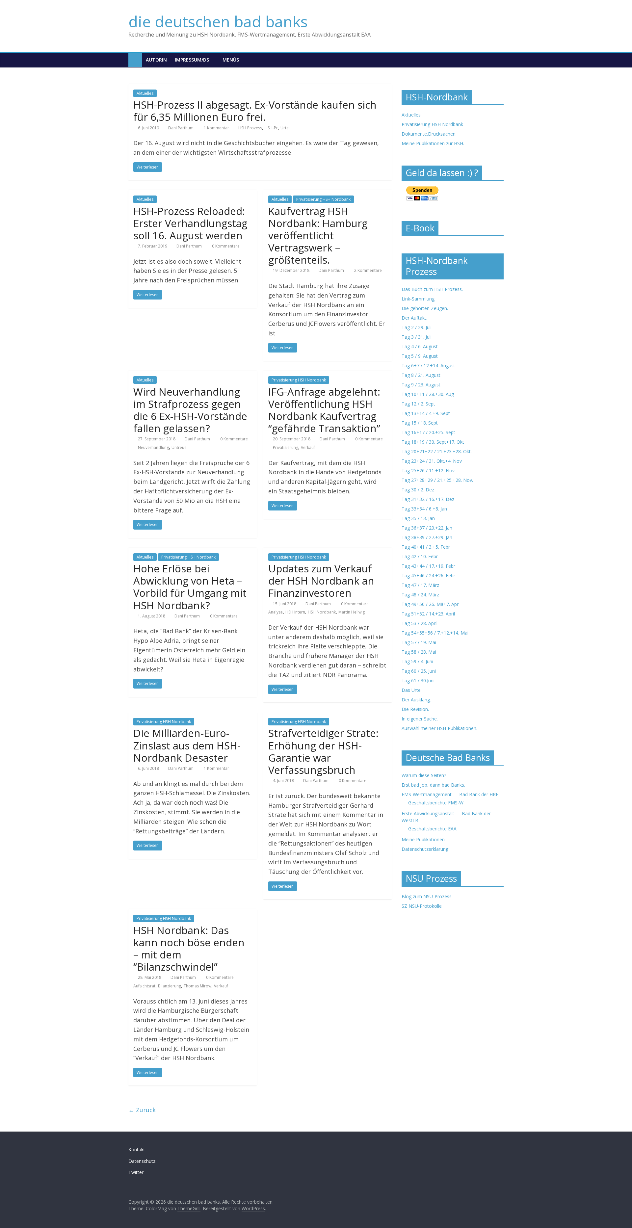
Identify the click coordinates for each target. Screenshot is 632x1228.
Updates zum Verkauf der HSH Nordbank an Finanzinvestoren (321, 581)
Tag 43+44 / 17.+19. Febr (428, 566)
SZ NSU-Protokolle (422, 906)
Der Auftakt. (414, 318)
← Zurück (142, 1110)
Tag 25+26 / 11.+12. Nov (428, 470)
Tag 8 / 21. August (421, 375)
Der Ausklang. (416, 699)
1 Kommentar (216, 128)
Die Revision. (415, 709)
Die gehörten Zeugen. (425, 308)
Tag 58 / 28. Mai (419, 652)
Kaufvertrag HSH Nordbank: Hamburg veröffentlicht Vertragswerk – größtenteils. (317, 235)
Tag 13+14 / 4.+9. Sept (426, 413)
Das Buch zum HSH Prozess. (432, 289)
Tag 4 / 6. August (420, 346)
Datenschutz (141, 1161)
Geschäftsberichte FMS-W (435, 802)
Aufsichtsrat (144, 986)
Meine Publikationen (423, 839)
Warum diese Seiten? (424, 775)
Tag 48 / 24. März (420, 594)
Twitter (136, 1172)
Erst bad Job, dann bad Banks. (433, 785)
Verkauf (308, 447)
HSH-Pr (271, 128)
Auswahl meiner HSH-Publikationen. (439, 728)
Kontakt (136, 1149)
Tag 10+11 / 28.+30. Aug (428, 394)
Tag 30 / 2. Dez (418, 489)
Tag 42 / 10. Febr (420, 556)
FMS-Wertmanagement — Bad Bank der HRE (450, 794)
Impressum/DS (192, 60)
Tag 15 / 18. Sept (420, 423)
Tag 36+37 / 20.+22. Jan (427, 528)
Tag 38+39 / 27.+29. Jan (427, 537)
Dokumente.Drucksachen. (429, 134)
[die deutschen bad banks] (135, 59)
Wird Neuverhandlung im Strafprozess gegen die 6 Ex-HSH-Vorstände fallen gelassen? (190, 410)
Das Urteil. (413, 690)
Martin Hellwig (351, 612)
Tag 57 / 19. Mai (419, 642)
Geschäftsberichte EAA (432, 828)
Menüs (231, 60)
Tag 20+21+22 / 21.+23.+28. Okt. (437, 451)
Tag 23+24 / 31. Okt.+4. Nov (432, 461)
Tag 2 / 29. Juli (417, 327)
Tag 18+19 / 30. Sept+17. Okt (433, 442)
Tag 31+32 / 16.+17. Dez (428, 499)
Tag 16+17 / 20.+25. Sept (428, 432)
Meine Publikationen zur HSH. (433, 143)
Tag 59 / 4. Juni (417, 661)
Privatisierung (285, 447)
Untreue (179, 447)
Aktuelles (145, 93)
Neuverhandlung (153, 447)
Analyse (275, 612)
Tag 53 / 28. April (419, 623)
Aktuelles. (412, 115)
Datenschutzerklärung (425, 849)
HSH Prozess (250, 128)
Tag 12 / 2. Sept (418, 404)
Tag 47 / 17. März (420, 585)
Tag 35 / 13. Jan (418, 518)
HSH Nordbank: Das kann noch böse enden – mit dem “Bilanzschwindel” (189, 948)
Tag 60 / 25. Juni (419, 671)
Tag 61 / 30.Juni (418, 680)
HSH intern (295, 612)
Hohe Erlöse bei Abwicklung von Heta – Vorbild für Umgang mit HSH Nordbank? (190, 587)
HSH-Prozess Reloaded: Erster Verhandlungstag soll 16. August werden (190, 223)
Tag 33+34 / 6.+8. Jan (424, 509)
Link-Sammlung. (418, 299)
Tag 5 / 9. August (420, 356)
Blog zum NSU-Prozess (427, 896)
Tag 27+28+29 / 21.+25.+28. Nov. (437, 480)
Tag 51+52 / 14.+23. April (428, 614)
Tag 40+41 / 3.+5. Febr (426, 547)
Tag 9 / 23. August (421, 384)
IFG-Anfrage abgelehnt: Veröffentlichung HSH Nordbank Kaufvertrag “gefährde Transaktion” (324, 410)
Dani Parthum (181, 128)
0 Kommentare (225, 246)
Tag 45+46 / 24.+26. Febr (428, 575)
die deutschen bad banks (218, 21)
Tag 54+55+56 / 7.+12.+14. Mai (435, 633)
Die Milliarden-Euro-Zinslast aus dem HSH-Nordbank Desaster (187, 745)
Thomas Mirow (197, 986)
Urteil (285, 128)
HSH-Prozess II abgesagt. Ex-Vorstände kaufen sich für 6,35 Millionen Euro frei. (255, 111)
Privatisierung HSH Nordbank (323, 199)
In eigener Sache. (420, 719)
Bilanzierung (169, 986)
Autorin (156, 60)
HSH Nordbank (322, 612)
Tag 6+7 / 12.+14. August (428, 365)
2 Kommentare (367, 270)
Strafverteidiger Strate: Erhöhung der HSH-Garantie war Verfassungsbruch (323, 751)
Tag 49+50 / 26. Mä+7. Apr (430, 604)
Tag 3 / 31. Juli (417, 337)
